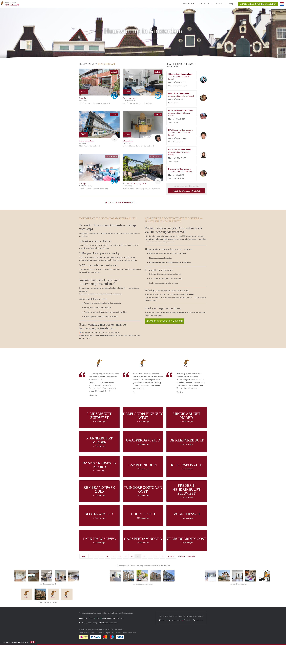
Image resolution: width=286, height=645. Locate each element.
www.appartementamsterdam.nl (143, 584)
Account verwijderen (129, 633)
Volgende (171, 556)
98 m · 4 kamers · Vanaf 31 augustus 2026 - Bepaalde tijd (141, 189)
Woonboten (198, 620)
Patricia (203, 116)
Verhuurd (112, 157)
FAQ (231, 4)
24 (144, 556)
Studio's (187, 620)
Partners (120, 618)
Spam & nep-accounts (113, 633)
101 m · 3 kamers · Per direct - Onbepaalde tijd (138, 146)
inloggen (204, 4)
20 (120, 556)
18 (107, 556)
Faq (98, 618)
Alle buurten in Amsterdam (187, 556)
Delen (114, 72)
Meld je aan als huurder (186, 191)
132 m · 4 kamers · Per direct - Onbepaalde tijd (94, 103)
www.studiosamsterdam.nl (238, 584)
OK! (32, 642)
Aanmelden (188, 4)
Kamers (162, 620)
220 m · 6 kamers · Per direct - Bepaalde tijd (137, 103)
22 (132, 556)
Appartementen (174, 620)
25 (150, 556)
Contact (92, 618)
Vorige (83, 556)
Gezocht (219, 4)
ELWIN (203, 135)
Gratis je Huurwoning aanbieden (258, 4)
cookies (13, 642)
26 (156, 556)
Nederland (121, 629)
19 (113, 556)
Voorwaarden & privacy (87, 633)
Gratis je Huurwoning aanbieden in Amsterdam (98, 623)
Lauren (203, 155)
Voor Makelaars (108, 618)
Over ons (83, 618)
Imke (203, 97)
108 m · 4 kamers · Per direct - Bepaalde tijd (93, 189)
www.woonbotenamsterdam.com (47, 602)
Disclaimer (100, 633)
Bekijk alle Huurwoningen (120, 203)
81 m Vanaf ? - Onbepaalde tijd (89, 146)
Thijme (203, 79)
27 (163, 556)
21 (126, 556)
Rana (203, 173)
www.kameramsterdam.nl (48, 584)
